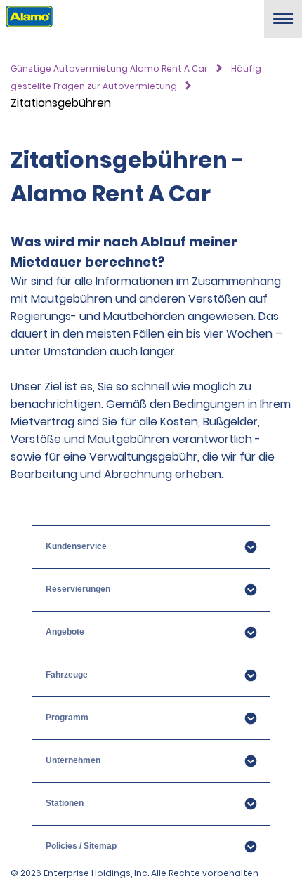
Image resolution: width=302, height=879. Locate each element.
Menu (283, 24)
